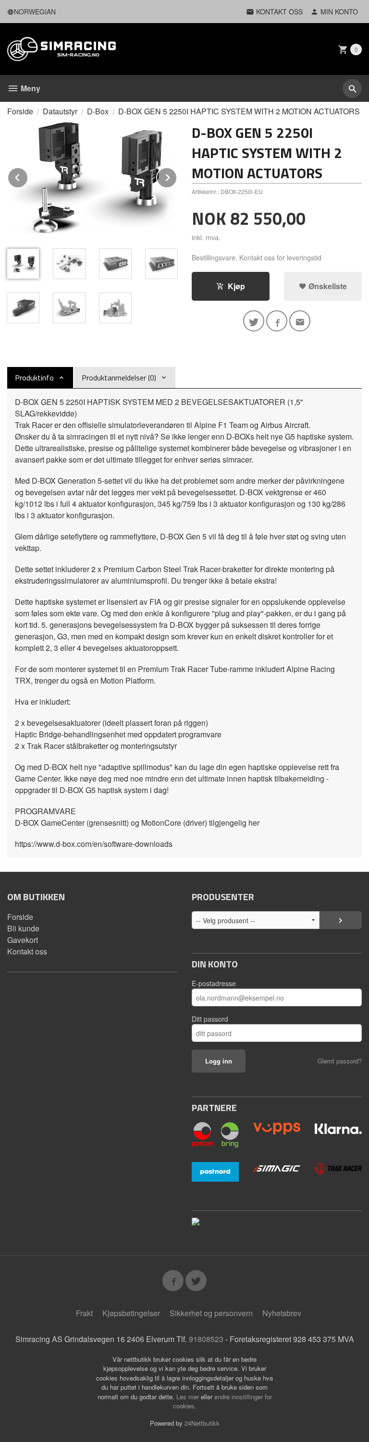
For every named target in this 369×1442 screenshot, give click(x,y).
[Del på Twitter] (253, 320)
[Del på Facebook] (276, 320)
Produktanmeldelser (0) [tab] (119, 377)
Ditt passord (210, 1019)
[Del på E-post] (299, 320)
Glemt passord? (340, 1060)
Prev (27, 176)
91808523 (206, 1338)
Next (176, 176)
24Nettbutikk (202, 1423)
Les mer (188, 1396)
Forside (20, 111)
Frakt (84, 1313)
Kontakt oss (27, 951)
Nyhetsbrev (281, 1313)
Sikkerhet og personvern (211, 1313)
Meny (29, 88)
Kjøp (236, 286)
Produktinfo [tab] (34, 377)
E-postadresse (214, 983)
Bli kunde (23, 928)
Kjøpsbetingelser (131, 1313)
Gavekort (22, 939)
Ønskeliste (327, 286)
